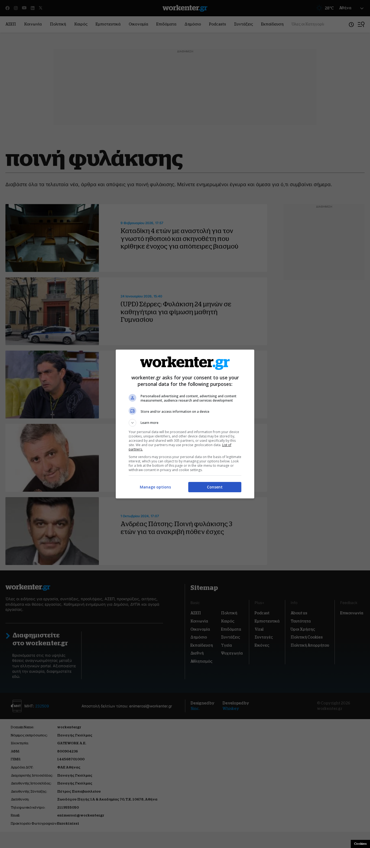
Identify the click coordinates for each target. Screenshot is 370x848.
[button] (185, 423)
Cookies (360, 843)
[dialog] (185, 424)
